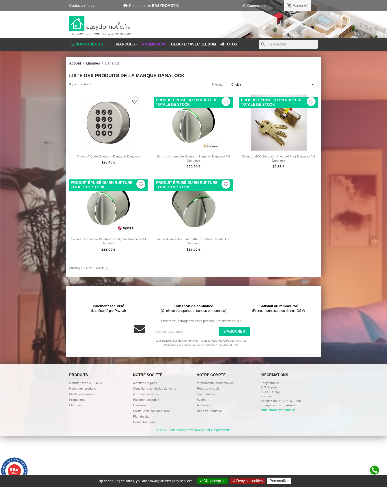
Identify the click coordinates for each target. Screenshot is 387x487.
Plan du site (141, 416)
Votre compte (211, 375)
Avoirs (201, 399)
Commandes (206, 394)
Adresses (203, 405)
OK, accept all (214, 481)
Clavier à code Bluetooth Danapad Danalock (108, 156)
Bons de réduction (210, 411)
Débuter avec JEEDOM (85, 383)
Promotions (77, 399)
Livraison (139, 405)
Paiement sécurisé (146, 399)
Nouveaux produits (82, 388)
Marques (75, 405)
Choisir (273, 84)
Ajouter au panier (108, 150)
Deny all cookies (249, 481)
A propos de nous (145, 394)
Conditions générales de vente (154, 388)
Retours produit (208, 388)
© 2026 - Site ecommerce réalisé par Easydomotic (193, 430)
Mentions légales (145, 383)
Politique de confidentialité (151, 411)
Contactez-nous (81, 5)
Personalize (279, 481)
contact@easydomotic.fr (278, 410)
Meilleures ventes (81, 394)
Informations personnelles (215, 383)
